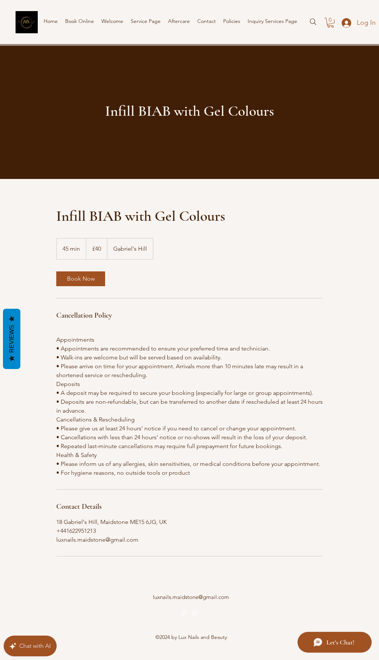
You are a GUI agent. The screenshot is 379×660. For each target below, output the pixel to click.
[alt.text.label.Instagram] (195, 613)
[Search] (313, 22)
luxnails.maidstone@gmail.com (191, 596)
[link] (80, 278)
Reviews (12, 339)
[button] (330, 23)
